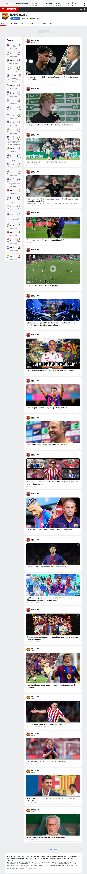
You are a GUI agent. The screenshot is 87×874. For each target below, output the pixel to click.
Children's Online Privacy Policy (56, 856)
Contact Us (44, 858)
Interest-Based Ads (74, 856)
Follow (15, 18)
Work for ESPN (68, 858)
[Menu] (3, 9)
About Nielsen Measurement (15, 858)
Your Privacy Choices (32, 858)
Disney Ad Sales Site (56, 858)
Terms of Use (11, 856)
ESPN (11, 9)
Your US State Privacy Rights (36, 856)
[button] (81, 9)
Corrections (10, 860)
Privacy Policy (21, 856)
